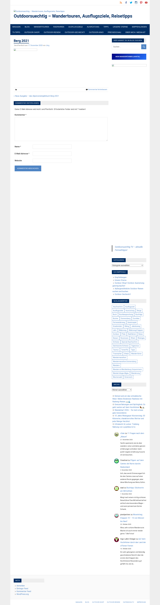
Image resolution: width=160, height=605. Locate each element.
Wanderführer (136, 354)
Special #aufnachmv (130, 342)
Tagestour (135, 346)
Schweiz (116, 342)
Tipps (106, 27)
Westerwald (117, 377)
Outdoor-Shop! (32, 32)
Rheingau (141, 338)
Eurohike (136, 318)
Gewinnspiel (131, 322)
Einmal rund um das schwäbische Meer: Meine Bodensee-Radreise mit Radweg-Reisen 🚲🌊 (127, 399)
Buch (115, 314)
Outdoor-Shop (98, 602)
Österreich (128, 377)
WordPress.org (23, 594)
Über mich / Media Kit (135, 32)
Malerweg (122, 330)
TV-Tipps (16, 32)
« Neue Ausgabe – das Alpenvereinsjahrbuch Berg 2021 (36, 96)
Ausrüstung (93, 27)
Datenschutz (128, 602)
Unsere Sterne (120, 27)
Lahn (115, 330)
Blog (27, 27)
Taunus (116, 350)
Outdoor (116, 334)
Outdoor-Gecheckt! (75, 32)
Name (18, 147)
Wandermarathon (119, 357)
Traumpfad (117, 354)
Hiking (127, 326)
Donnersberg (125, 318)
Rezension (124, 338)
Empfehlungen (139, 27)
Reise (140, 334)
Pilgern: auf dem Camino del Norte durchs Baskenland (132, 463)
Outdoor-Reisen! (52, 32)
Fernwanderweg (119, 322)
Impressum (141, 602)
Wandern (116, 365)
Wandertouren (41, 27)
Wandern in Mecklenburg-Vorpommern (127, 369)
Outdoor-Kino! (96, 32)
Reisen (115, 338)
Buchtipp (139, 314)
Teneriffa (124, 350)
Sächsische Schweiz (121, 346)
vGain (122, 433)
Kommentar (20, 115)
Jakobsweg (135, 326)
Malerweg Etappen (136, 330)
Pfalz (124, 334)
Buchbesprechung (126, 314)
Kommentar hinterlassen (97, 89)
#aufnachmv (118, 307)
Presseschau (114, 32)
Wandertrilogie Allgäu (121, 373)
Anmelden (21, 586)
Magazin (16, 27)
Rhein (133, 338)
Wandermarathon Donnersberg (124, 361)
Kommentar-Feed (24, 591)
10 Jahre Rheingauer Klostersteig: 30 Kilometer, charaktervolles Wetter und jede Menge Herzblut (128, 418)
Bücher (115, 318)
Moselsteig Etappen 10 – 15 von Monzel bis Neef (132, 517)
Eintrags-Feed (22, 588)
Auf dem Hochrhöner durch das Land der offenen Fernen (133, 542)
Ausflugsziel (129, 307)
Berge (139, 311)
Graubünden (117, 326)
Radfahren (58, 27)
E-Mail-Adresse (22, 154)
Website (18, 160)
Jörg (47, 45)
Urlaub (126, 354)
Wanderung (135, 373)
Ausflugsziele (75, 27)
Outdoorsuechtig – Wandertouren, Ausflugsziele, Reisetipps (73, 16)
